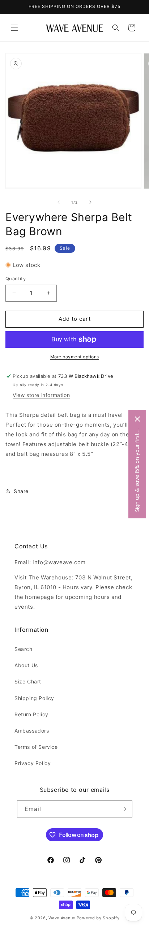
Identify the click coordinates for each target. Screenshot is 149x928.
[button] (14, 28)
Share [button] (21, 491)
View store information (41, 395)
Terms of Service (36, 747)
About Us (26, 665)
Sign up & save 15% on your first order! (137, 469)
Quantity (15, 278)
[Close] (137, 419)
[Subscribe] (124, 808)
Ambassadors (31, 731)
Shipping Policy (34, 698)
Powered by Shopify (98, 917)
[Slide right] (90, 202)
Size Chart (27, 681)
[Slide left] (59, 202)
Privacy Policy (32, 763)
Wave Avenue (61, 917)
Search (23, 649)
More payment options (74, 356)
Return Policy (31, 714)
